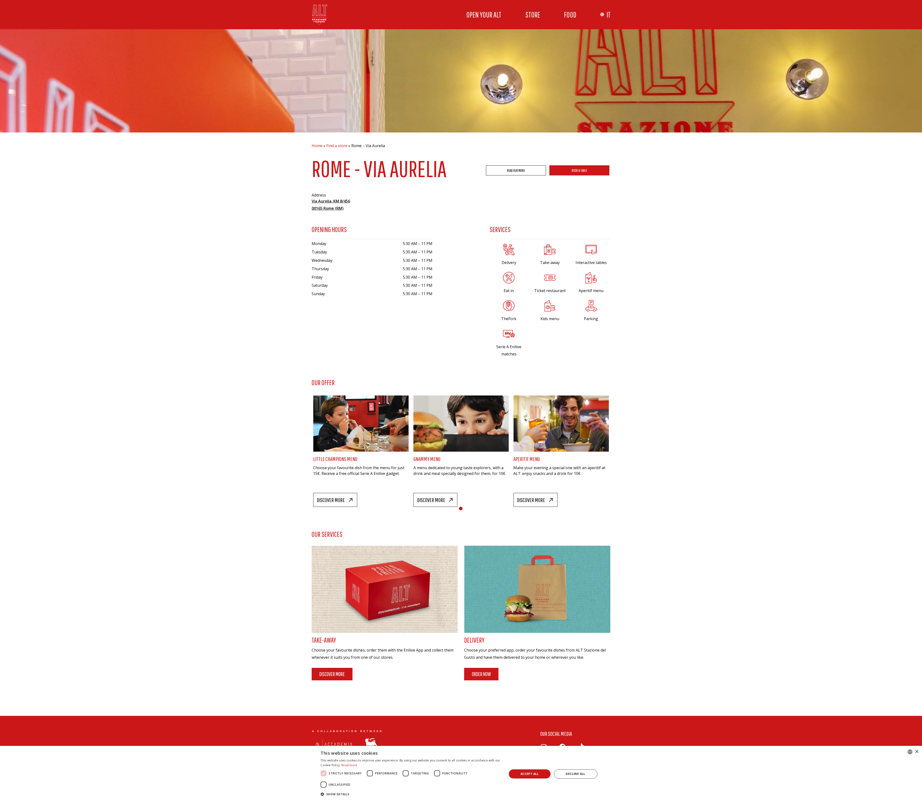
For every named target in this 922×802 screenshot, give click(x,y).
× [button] (916, 752)
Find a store (336, 145)
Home (317, 145)
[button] (411, 794)
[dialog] (461, 774)
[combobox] (910, 751)
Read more (349, 765)
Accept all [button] (530, 774)
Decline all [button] (575, 774)
